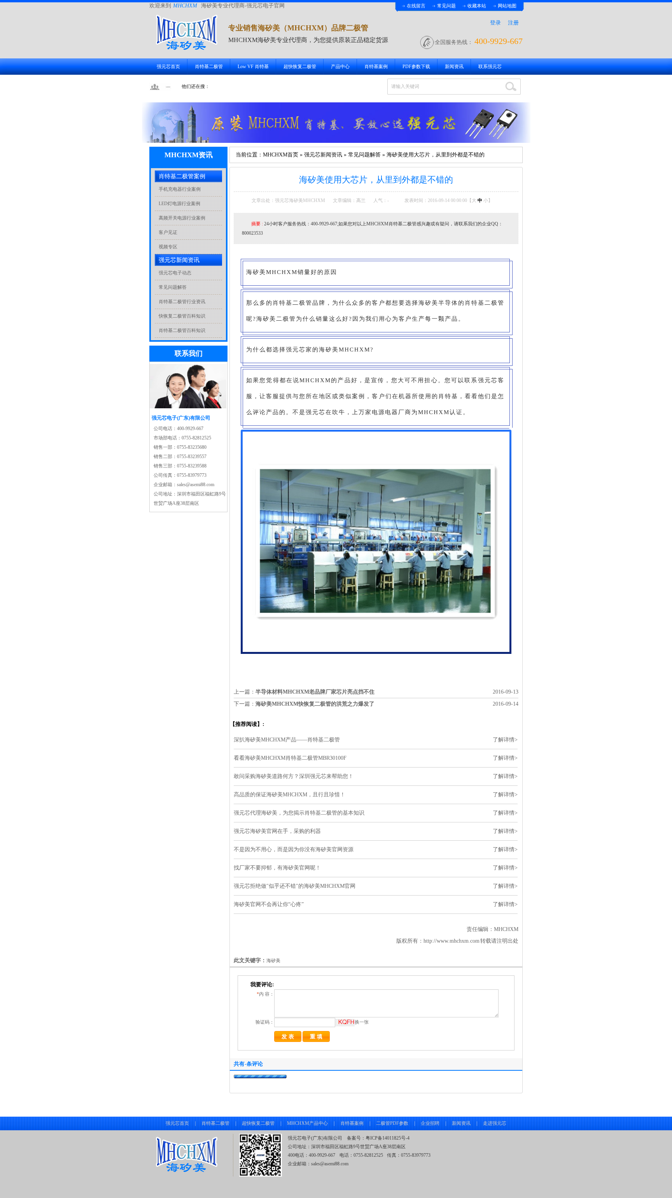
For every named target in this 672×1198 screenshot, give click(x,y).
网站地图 (507, 6)
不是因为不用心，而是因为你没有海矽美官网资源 (294, 849)
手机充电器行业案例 (180, 189)
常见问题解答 (364, 155)
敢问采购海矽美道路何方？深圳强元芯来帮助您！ (294, 776)
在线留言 (416, 6)
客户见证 (168, 232)
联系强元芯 (490, 66)
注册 (513, 23)
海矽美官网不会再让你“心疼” (269, 904)
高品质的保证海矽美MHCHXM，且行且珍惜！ (289, 794)
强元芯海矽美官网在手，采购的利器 (277, 831)
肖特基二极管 (209, 66)
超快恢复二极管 (300, 66)
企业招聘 (430, 1123)
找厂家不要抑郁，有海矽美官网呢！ (277, 868)
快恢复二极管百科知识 (182, 316)
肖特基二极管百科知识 (182, 330)
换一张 (362, 1022)
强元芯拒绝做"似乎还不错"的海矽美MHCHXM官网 (294, 886)
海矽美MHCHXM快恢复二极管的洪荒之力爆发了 (315, 704)
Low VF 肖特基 (253, 66)
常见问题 (446, 6)
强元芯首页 (168, 66)
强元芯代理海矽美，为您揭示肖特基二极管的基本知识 (299, 813)
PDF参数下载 (416, 66)
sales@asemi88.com (329, 1163)
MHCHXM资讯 (188, 155)
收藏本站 (476, 6)
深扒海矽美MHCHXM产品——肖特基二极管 (287, 740)
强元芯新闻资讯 (323, 155)
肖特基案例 (376, 66)
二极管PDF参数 (392, 1123)
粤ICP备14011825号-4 (388, 1138)
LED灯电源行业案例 (179, 203)
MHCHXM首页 (280, 155)
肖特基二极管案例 (182, 176)
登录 (495, 23)
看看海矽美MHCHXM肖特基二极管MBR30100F (290, 758)
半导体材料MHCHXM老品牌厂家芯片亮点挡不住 (315, 692)
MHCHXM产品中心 (307, 1123)
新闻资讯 (454, 66)
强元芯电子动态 (175, 273)
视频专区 (168, 246)
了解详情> (505, 740)
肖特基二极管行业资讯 (182, 301)
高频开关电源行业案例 (182, 218)
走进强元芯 (494, 1123)
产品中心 (340, 66)
